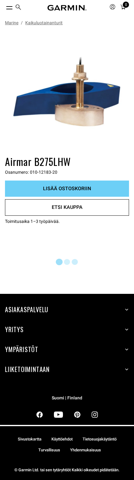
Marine (11, 23)
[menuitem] (18, 8)
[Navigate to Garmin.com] (67, 8)
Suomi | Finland (67, 398)
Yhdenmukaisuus (85, 450)
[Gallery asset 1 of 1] (67, 92)
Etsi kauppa (67, 207)
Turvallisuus (49, 450)
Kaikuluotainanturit (44, 23)
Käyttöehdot (62, 439)
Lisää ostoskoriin (67, 188)
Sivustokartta (29, 439)
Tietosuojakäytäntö (100, 439)
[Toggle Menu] (3, 6)
